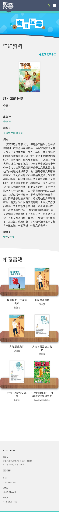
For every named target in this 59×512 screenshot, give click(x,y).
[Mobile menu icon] (54, 5)
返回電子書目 (48, 54)
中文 (5, 236)
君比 (5, 110)
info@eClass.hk (9, 492)
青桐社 (7, 121)
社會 (11, 236)
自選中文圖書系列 (13, 133)
